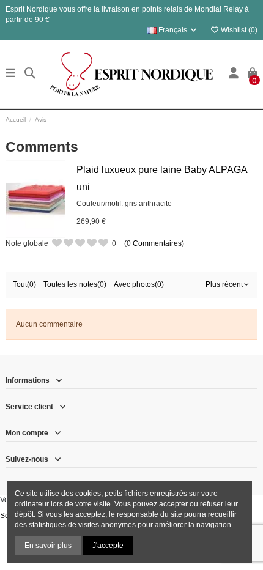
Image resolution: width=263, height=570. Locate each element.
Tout (24, 284)
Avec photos (139, 284)
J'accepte (108, 545)
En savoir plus (48, 545)
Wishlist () (238, 30)
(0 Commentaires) (154, 243)
